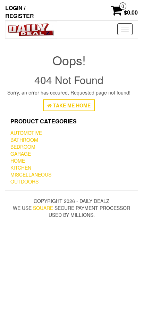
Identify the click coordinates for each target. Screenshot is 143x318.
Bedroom (22, 146)
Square (43, 207)
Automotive (26, 132)
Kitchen (20, 167)
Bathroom (24, 139)
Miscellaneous (30, 174)
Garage (20, 153)
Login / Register (19, 12)
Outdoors (24, 181)
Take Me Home (71, 105)
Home (17, 160)
